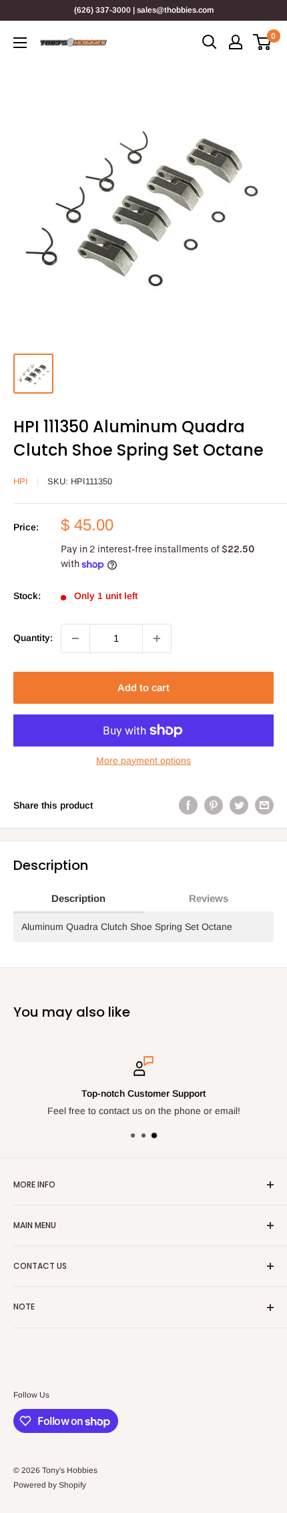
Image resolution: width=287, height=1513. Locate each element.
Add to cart (143, 687)
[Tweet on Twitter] (239, 805)
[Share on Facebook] (188, 805)
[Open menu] (20, 42)
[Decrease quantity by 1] (75, 638)
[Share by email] (264, 805)
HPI (20, 481)
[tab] (78, 899)
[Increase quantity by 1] (157, 638)
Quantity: (33, 637)
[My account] (235, 42)
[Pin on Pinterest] (213, 805)
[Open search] (209, 42)
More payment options (143, 760)
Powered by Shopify (49, 1485)
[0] (262, 42)
